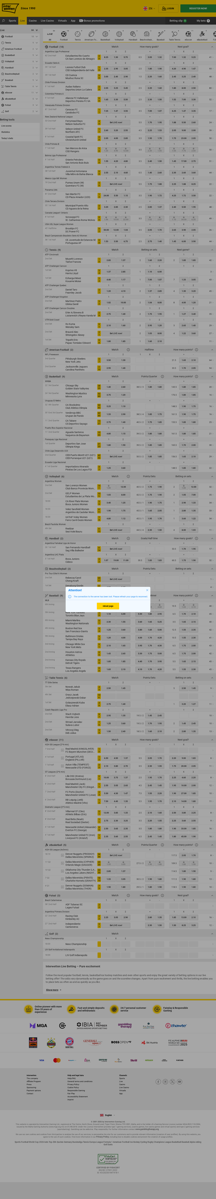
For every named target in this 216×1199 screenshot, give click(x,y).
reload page (108, 606)
